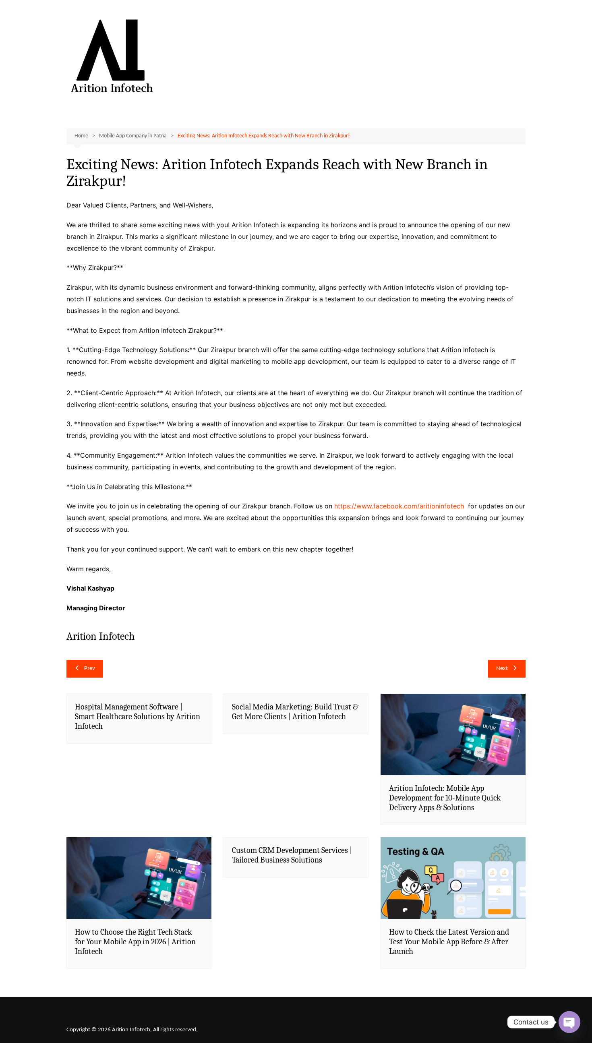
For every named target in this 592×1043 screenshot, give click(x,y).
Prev (89, 669)
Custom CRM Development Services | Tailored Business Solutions (292, 855)
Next (502, 669)
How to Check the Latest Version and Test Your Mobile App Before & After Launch (449, 941)
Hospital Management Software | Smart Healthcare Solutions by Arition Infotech (137, 716)
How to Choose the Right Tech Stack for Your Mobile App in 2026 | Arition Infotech (135, 941)
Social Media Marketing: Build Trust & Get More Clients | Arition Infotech (295, 711)
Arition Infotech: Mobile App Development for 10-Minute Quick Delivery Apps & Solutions (445, 798)
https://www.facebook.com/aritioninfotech (399, 506)
